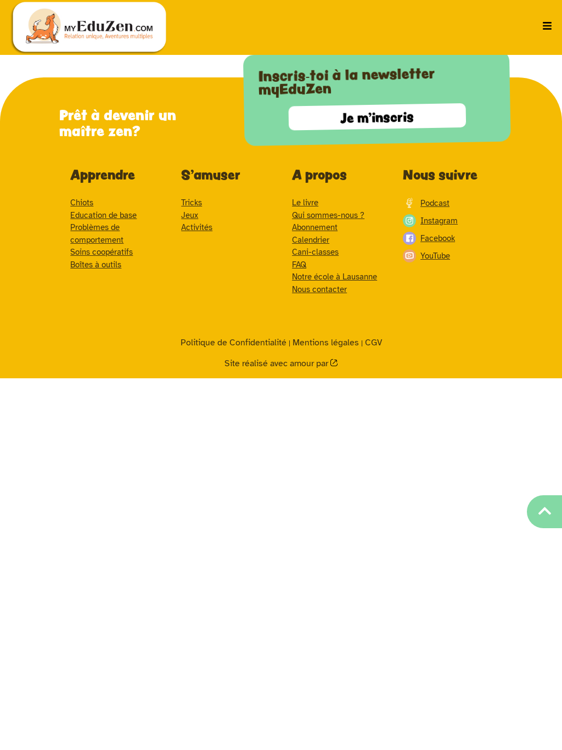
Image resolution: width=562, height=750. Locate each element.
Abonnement (315, 227)
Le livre (305, 203)
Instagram (439, 221)
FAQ (299, 265)
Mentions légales (326, 342)
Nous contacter (319, 289)
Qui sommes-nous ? (328, 215)
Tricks (191, 203)
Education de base (103, 215)
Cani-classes (315, 252)
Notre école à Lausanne (334, 277)
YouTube (435, 256)
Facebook (437, 238)
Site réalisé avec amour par (277, 363)
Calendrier (310, 240)
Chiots (81, 203)
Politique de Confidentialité (233, 342)
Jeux (189, 215)
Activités (196, 227)
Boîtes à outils (95, 265)
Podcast (434, 203)
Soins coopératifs (101, 252)
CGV (373, 342)
